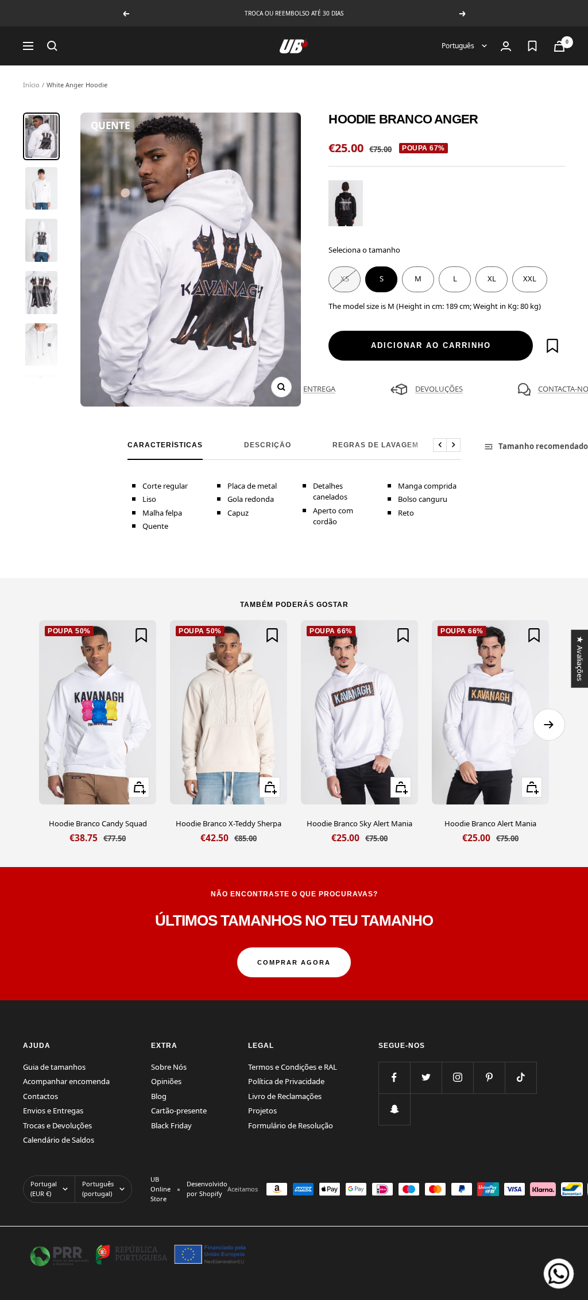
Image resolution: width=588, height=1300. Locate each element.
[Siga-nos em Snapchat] (394, 1109)
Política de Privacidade (286, 1081)
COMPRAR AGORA (294, 962)
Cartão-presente (179, 1110)
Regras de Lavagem (375, 445)
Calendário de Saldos (58, 1140)
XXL (529, 278)
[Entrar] (506, 46)
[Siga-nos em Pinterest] (489, 1077)
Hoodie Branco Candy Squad (98, 823)
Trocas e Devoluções (57, 1125)
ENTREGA (319, 389)
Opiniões (166, 1081)
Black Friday (171, 1125)
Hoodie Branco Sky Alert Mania (359, 823)
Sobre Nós (169, 1067)
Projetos (262, 1110)
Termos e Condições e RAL (292, 1067)
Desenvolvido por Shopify (207, 1188)
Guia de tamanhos (54, 1067)
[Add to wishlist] (552, 345)
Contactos (40, 1096)
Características (165, 445)
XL (492, 278)
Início (31, 84)
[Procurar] (52, 46)
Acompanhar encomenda (66, 1081)
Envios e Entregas (53, 1110)
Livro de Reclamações (285, 1096)
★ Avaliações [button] (579, 658)
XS (345, 278)
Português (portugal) (98, 1188)
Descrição (267, 445)
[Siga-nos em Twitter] (426, 1077)
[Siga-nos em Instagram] (457, 1077)
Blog (159, 1096)
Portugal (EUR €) (43, 1188)
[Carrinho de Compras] (559, 46)
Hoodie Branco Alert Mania (490, 823)
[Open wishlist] (532, 46)
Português (459, 46)
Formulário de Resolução (290, 1125)
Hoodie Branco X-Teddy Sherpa (228, 823)
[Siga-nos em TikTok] (520, 1077)
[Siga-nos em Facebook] (394, 1077)
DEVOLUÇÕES (439, 389)
